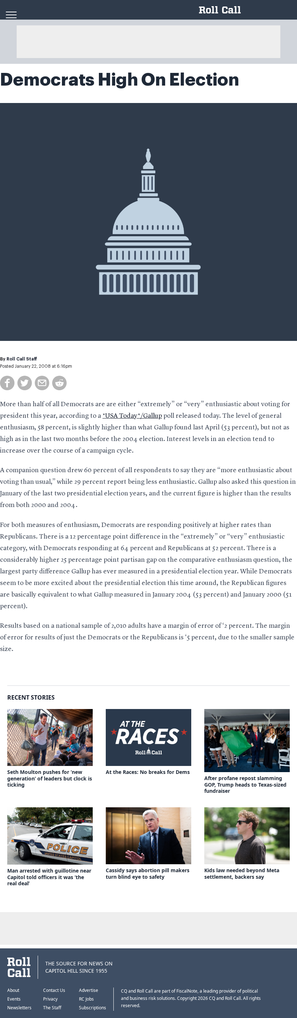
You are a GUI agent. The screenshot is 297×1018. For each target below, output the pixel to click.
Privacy (50, 999)
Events (14, 999)
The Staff (52, 1008)
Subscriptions (92, 1008)
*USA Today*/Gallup (132, 416)
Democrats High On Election (119, 79)
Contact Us (54, 990)
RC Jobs (86, 999)
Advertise (88, 990)
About (13, 990)
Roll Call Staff (22, 359)
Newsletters (19, 1008)
